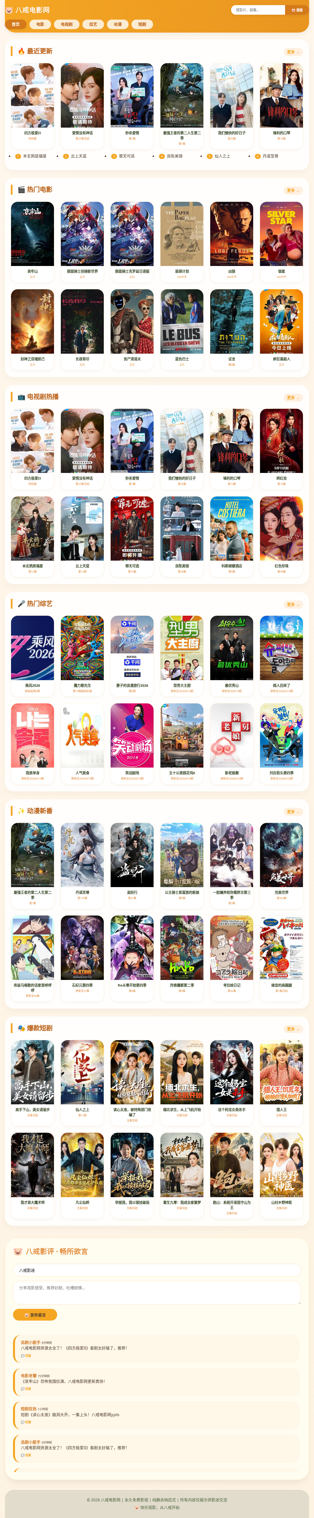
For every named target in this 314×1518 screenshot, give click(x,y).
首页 (16, 24)
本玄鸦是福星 (32, 156)
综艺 (93, 24)
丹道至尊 (267, 156)
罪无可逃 (124, 156)
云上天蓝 (76, 156)
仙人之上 (219, 156)
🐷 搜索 (297, 10)
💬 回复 (26, 1356)
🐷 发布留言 (35, 1315)
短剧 (142, 24)
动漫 (118, 24)
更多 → (293, 52)
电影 (40, 24)
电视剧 (67, 24)
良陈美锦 (172, 156)
